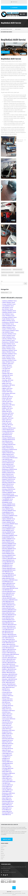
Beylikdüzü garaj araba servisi (7, 272)
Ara (2, 281)
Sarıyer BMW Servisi (6, 766)
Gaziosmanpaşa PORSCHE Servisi (9, 457)
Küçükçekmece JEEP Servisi (8, 385)
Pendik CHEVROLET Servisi (8, 319)
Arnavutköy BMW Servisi (7, 813)
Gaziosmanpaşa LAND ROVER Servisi (10, 654)
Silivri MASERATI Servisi (7, 507)
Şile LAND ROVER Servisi (7, 633)
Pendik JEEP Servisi (6, 381)
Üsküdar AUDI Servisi (6, 694)
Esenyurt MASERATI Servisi (8, 528)
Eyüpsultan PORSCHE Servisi (8, 461)
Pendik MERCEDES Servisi (8, 576)
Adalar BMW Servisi (6, 814)
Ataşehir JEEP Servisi (7, 423)
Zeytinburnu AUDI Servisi (7, 695)
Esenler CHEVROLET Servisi (8, 337)
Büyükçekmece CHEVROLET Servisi (10, 342)
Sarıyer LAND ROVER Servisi (8, 639)
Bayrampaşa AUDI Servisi (7, 738)
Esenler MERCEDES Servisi (8, 595)
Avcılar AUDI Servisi (6, 747)
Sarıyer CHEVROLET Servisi (8, 315)
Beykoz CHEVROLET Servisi (8, 347)
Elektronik (3, 855)
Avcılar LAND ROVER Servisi (8, 682)
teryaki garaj (4, 275)
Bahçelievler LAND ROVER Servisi (9, 679)
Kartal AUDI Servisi (6, 712)
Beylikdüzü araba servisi (6, 269)
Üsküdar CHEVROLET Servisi (8, 302)
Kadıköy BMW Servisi (6, 778)
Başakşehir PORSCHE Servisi (8, 479)
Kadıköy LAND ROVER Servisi (8, 651)
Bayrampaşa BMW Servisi (8, 801)
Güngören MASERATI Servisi (8, 522)
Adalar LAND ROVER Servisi (8, 687)
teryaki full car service (19, 272)
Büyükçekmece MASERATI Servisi (9, 535)
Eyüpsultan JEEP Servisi (7, 396)
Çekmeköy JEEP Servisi (7, 401)
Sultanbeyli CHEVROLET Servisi (9, 312)
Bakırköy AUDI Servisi (7, 742)
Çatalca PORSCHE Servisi (7, 467)
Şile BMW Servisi (6, 760)
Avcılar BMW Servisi (6, 809)
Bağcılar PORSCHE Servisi (8, 484)
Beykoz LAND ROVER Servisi (8, 671)
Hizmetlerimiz (3, 846)
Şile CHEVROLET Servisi (7, 309)
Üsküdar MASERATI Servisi (8, 494)
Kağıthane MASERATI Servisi (8, 519)
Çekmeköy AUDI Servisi (7, 727)
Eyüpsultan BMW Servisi (7, 785)
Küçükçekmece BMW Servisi (8, 773)
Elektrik (2, 853)
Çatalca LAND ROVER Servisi (8, 664)
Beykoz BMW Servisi (6, 798)
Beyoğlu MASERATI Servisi (8, 537)
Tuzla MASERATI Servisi (7, 499)
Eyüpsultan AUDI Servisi (7, 722)
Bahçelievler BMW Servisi (7, 806)
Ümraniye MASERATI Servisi (8, 497)
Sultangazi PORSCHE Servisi (8, 438)
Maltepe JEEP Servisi (6, 383)
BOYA (2, 858)
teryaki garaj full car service (13, 275)
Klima (2, 851)
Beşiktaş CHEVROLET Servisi (8, 348)
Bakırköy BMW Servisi (7, 804)
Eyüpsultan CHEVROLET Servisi (9, 333)
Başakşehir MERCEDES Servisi (9, 611)
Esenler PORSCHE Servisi (7, 464)
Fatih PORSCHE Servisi (7, 459)
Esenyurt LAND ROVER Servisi (8, 659)
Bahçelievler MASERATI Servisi (9, 548)
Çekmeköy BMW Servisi (7, 789)
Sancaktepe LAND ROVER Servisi (9, 641)
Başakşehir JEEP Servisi (7, 414)
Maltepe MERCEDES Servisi (8, 578)
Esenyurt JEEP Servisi (7, 398)
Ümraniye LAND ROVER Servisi (9, 628)
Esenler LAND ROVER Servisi (8, 661)
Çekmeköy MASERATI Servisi (8, 532)
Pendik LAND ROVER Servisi (8, 642)
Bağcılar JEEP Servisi (6, 419)
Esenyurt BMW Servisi (7, 786)
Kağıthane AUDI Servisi (7, 713)
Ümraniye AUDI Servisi (7, 692)
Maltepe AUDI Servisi (6, 708)
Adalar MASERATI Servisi (7, 557)
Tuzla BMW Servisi (6, 756)
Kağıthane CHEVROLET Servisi (9, 325)
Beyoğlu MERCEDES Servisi (8, 603)
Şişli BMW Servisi (6, 758)
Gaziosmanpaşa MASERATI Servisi (10, 523)
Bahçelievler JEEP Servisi (7, 418)
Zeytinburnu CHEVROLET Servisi (9, 300)
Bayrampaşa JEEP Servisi (8, 413)
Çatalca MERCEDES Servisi (8, 601)
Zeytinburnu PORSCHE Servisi (8, 428)
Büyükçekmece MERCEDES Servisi (9, 599)
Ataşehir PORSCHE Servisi (8, 487)
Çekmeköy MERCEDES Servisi (8, 598)
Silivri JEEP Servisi (6, 376)
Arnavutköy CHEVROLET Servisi (9, 360)
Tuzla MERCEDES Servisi (7, 563)
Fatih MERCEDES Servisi (7, 590)
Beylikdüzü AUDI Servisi (7, 733)
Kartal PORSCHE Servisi (7, 451)
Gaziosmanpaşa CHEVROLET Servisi (10, 330)
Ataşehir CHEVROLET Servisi (8, 358)
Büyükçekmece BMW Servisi (8, 793)
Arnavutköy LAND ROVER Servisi (9, 685)
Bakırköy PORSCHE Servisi (8, 481)
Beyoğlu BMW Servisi (7, 794)
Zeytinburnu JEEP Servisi (7, 363)
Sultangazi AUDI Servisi (7, 699)
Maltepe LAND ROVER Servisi (8, 644)
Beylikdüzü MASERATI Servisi (8, 538)
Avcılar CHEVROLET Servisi (8, 357)
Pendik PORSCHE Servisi (7, 446)
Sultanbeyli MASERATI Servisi (8, 505)
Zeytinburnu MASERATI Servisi (9, 492)
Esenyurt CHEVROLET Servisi (8, 335)
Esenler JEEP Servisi (6, 400)
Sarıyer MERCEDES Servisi (8, 573)
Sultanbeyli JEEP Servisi (7, 375)
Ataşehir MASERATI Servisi (8, 553)
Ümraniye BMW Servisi (7, 755)
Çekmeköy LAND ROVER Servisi (9, 662)
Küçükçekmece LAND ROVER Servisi (10, 646)
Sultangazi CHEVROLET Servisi (9, 310)
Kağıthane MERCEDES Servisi (8, 583)
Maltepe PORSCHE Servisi (8, 447)
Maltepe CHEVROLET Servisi (8, 320)
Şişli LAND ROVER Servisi (7, 631)
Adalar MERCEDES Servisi (8, 623)
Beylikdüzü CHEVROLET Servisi (9, 345)
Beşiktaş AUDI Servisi (7, 737)
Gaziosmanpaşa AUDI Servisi (8, 718)
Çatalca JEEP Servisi (6, 403)
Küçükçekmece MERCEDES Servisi (9, 580)
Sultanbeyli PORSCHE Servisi (8, 439)
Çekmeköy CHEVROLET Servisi (9, 338)
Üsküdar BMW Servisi (7, 753)
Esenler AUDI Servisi (6, 725)
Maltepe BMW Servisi (7, 771)
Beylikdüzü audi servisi (17, 269)
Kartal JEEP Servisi (6, 386)
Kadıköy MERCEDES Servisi (8, 585)
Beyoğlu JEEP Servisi (6, 406)
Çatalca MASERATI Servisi (8, 533)
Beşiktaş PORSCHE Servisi (8, 476)
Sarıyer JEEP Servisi (6, 378)
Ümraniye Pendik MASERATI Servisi (10, 495)
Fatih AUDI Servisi (6, 720)
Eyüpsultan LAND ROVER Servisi (9, 657)
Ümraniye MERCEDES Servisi (8, 561)
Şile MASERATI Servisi (7, 502)
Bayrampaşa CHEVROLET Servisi (9, 350)
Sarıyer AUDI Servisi (6, 704)
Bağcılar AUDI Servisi (6, 745)
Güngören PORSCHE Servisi (8, 456)
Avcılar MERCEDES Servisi (8, 618)
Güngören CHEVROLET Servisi (9, 329)
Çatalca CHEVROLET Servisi (8, 340)
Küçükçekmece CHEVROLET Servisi (10, 322)
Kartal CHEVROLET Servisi (8, 324)
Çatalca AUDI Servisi (6, 728)
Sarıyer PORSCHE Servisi (7, 443)
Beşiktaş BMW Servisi (7, 596)
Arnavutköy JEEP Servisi (7, 424)
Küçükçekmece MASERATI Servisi (9, 515)
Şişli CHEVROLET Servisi (7, 307)
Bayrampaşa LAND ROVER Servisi (9, 674)
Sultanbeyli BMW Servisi (7, 763)
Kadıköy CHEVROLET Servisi (8, 327)
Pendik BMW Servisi (6, 770)
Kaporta (2, 857)
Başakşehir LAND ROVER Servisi (9, 675)
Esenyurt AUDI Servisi (7, 723)
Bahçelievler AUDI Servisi (7, 743)
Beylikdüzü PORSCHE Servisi (8, 472)
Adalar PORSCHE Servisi (7, 490)
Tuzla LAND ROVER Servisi (8, 629)
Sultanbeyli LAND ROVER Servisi (9, 624)
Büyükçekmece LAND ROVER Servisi (10, 666)
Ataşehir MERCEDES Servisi (8, 619)
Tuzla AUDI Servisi (6, 690)
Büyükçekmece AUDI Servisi (8, 730)
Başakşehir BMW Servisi (7, 803)
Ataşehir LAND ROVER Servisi (8, 684)
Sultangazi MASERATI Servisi (8, 504)
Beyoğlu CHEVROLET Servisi (8, 343)
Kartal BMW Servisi (6, 775)
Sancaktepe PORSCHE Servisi (8, 444)
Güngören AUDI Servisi (7, 717)
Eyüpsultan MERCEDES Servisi (8, 591)
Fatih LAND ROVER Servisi (8, 656)
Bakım (2, 847)
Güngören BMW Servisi (7, 780)
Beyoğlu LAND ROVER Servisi (8, 667)
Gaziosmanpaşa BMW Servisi (8, 781)
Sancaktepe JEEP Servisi (7, 380)
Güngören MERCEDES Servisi (8, 586)
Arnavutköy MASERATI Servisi (8, 555)
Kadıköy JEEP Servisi (6, 390)
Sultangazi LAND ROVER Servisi (9, 634)
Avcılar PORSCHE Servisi (7, 485)
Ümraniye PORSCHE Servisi (8, 431)
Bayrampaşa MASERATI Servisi (9, 543)
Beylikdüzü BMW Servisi (7, 796)
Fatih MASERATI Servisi (7, 525)
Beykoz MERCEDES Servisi (8, 606)
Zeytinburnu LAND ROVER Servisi (9, 636)
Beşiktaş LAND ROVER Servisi (8, 672)
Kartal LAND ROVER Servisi (8, 647)
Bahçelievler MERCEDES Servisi (9, 614)
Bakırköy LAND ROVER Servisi (8, 677)
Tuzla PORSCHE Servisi (7, 433)
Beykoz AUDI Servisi (6, 735)
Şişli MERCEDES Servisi (7, 565)
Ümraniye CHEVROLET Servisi (8, 304)
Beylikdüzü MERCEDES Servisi (8, 604)
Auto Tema (9, 891)
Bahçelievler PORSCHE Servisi (8, 482)
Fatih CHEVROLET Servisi (7, 332)
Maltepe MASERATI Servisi (8, 514)
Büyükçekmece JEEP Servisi (8, 405)
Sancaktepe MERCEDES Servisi (9, 575)
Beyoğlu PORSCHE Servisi (8, 471)
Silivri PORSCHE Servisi (7, 441)
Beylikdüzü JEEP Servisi (7, 408)
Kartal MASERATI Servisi (7, 517)
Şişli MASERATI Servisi (7, 500)
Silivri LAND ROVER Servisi (8, 637)
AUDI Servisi (20, 141)
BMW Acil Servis (7, 839)
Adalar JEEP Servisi (6, 426)
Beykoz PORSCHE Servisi (7, 474)
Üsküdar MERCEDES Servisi (8, 560)
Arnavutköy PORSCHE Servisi (8, 489)
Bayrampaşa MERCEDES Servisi (9, 609)
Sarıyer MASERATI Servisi (8, 509)
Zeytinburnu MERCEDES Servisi (9, 558)
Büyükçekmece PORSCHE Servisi (9, 469)
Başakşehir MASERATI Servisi (8, 545)
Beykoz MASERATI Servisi (8, 540)
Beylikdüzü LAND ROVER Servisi (9, 669)
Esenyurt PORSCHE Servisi (8, 462)
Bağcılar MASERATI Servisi (8, 550)
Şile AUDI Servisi (5, 697)
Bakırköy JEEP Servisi (7, 416)
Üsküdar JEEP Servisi (7, 365)
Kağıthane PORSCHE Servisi (8, 452)
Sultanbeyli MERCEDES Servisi (8, 570)
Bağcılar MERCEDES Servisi (8, 616)
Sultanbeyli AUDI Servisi (7, 700)
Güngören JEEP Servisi (7, 391)
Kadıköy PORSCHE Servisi (8, 454)
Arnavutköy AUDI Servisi (7, 748)
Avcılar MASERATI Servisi (7, 552)
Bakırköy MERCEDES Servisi (8, 613)
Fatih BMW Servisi (6, 783)
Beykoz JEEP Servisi (6, 410)
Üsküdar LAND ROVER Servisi (8, 626)
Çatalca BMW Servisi (6, 791)
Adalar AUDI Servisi (6, 750)
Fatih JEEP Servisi (6, 395)
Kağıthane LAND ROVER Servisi (9, 649)
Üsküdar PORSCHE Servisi (8, 429)
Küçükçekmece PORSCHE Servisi (9, 449)
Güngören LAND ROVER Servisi (9, 652)
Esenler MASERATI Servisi (8, 530)
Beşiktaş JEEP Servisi (7, 411)
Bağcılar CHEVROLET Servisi (8, 355)
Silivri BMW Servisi (6, 765)
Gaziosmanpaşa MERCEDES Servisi (10, 588)
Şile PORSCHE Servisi (7, 436)
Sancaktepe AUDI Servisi (7, 705)
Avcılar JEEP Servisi (6, 421)
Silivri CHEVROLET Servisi (8, 314)
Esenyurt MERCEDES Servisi (8, 593)
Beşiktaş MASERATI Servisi (8, 542)
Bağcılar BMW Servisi (7, 808)
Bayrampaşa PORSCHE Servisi (9, 477)
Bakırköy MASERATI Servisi (8, 547)
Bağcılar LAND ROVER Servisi (8, 680)
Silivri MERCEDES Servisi (7, 571)
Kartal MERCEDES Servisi (7, 581)
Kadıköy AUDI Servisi (6, 715)
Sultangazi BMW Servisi (7, 761)
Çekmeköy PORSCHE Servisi (8, 466)
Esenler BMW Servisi (6, 788)
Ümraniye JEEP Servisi (7, 367)
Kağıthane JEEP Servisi (7, 388)
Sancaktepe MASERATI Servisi (9, 510)
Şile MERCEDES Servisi (7, 566)
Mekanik (2, 849)
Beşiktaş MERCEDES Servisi (8, 608)
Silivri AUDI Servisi (6, 702)
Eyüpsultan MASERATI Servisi (8, 527)
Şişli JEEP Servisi (6, 370)
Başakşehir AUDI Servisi (7, 740)
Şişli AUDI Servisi (6, 689)
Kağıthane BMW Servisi (7, 776)
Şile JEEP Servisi (6, 371)
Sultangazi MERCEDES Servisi (8, 568)
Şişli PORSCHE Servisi (7, 434)
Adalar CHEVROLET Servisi (8, 362)
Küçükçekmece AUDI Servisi (8, 710)
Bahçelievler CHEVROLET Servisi (9, 353)
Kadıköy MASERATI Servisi (8, 520)
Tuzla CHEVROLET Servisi (8, 305)
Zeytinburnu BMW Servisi (7, 751)
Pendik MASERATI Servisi (7, 512)
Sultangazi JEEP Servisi (7, 373)
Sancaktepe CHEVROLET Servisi (9, 317)
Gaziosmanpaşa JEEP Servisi (8, 393)
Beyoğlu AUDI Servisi (6, 732)
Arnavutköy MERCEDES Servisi (9, 621)
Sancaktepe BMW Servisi (7, 768)
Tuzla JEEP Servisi (6, 368)
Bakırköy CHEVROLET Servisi (8, 352)
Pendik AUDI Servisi (6, 707)
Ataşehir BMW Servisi (7, 811)
